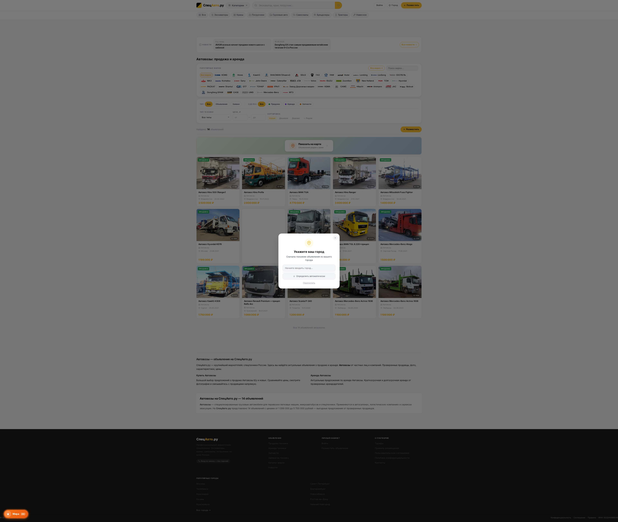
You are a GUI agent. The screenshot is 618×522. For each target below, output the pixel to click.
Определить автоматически (310, 276)
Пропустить (309, 283)
